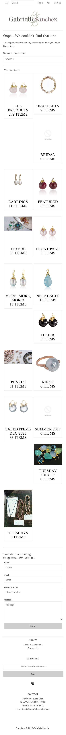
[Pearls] (18, 357)
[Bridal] (48, 135)
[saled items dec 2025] (18, 406)
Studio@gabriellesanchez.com (36, 709)
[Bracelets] (48, 85)
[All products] (18, 88)
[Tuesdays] (18, 508)
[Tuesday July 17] (48, 454)
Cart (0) (57, 3)
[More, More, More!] (18, 278)
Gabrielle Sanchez (41, 728)
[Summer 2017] (48, 411)
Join (48, 3)
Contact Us (33, 648)
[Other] (48, 320)
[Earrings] (18, 178)
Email (6, 575)
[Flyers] (18, 224)
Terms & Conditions (33, 644)
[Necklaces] (48, 278)
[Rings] (48, 364)
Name (6, 562)
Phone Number (11, 587)
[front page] (48, 231)
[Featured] (48, 183)
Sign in (40, 3)
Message (8, 599)
